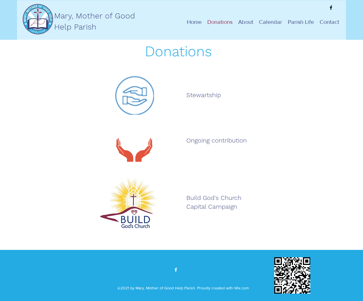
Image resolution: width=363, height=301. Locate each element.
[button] (301, 22)
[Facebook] (331, 8)
